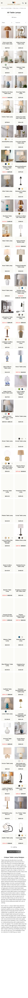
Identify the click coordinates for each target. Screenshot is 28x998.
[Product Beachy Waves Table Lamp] (21, 455)
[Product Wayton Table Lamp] (7, 629)
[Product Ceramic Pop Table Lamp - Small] (21, 902)
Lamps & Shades (8, 8)
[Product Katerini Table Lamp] (21, 331)
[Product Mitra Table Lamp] (7, 181)
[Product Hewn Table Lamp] (21, 356)
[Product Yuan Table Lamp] (21, 976)
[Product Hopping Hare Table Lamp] (21, 654)
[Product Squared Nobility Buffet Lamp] (7, 926)
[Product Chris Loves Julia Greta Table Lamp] (7, 32)
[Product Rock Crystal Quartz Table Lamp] (21, 926)
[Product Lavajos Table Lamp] (7, 902)
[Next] (12, 139)
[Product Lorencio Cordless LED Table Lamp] (21, 205)
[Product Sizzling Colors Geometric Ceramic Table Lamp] (21, 280)
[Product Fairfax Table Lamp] (7, 106)
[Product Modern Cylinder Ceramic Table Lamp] (7, 156)
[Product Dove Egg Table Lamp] (21, 81)
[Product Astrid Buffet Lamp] (7, 131)
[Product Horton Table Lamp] (7, 753)
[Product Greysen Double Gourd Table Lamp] (7, 604)
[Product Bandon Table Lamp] (7, 579)
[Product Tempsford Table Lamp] (21, 480)
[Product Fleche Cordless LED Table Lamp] (7, 877)
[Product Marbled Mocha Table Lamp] (21, 554)
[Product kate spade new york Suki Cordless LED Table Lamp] (7, 455)
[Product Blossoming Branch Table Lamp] (21, 156)
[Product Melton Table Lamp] (21, 406)
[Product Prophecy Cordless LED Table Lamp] (21, 579)
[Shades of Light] (14, 3)
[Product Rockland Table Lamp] (7, 205)
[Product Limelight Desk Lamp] (21, 306)
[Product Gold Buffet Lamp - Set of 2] (7, 802)
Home (2, 8)
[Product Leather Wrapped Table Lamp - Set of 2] (7, 778)
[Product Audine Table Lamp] (7, 827)
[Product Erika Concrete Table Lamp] (21, 32)
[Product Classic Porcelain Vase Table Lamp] (21, 106)
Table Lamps (15, 8)
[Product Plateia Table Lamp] (7, 505)
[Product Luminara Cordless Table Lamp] (7, 331)
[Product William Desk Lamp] (21, 530)
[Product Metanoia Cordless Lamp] (21, 181)
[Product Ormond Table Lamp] (7, 728)
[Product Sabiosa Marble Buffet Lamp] (21, 230)
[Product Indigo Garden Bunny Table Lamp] (7, 381)
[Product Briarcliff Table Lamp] (21, 629)
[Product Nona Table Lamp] (7, 255)
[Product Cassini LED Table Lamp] (21, 827)
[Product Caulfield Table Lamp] (7, 678)
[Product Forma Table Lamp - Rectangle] (7, 976)
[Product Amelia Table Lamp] (7, 852)
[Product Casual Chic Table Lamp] (7, 57)
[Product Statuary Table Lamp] (21, 57)
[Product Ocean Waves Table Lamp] (21, 728)
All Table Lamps (23, 8)
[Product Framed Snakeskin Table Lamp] (21, 255)
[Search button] (23, 3)
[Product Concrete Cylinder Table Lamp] (21, 131)
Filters (3, 22)
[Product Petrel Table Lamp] (7, 280)
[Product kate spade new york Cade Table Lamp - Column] (21, 951)
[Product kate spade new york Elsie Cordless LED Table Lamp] (21, 753)
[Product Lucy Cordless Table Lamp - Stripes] (21, 381)
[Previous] (2, 139)
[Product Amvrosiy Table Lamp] (7, 480)
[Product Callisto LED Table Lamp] (21, 778)
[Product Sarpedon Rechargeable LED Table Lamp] (21, 678)
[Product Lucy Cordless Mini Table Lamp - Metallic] (7, 530)
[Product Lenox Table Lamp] (7, 703)
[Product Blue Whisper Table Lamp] (7, 654)
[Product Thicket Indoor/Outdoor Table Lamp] (21, 604)
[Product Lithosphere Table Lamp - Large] (7, 306)
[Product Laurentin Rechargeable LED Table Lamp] (21, 703)
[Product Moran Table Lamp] (7, 430)
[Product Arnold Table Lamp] (21, 430)
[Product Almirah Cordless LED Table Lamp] (7, 951)
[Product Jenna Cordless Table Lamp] (7, 554)
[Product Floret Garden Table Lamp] (21, 877)
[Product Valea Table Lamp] (7, 230)
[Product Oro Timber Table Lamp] (21, 802)
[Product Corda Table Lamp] (21, 505)
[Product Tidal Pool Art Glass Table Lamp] (7, 81)
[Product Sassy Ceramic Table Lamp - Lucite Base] (7, 406)
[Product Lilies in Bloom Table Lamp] (7, 356)
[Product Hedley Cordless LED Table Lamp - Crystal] (21, 852)
